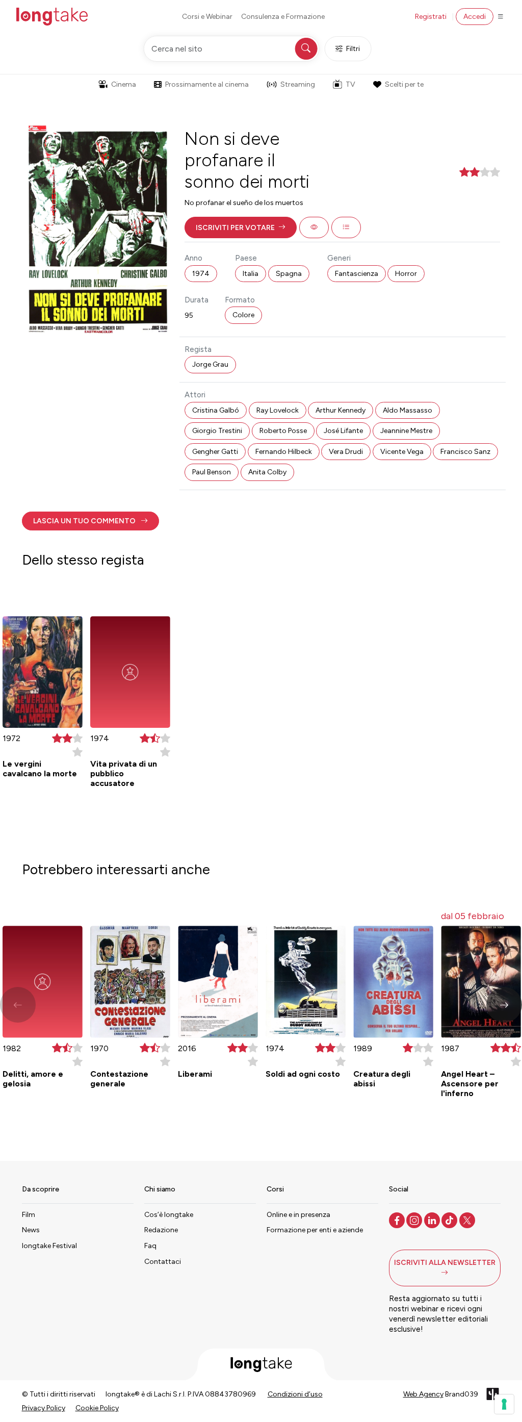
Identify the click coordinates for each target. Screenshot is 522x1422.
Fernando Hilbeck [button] (283, 451)
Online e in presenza (298, 1214)
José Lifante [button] (343, 430)
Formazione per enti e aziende (315, 1230)
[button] (241, 227)
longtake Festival (49, 1245)
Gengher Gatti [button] (215, 451)
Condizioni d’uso (295, 1394)
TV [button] (350, 84)
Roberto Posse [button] (283, 430)
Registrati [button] (431, 16)
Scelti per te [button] (404, 84)
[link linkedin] (433, 1219)
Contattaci (162, 1261)
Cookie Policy (97, 1408)
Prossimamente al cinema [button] (207, 84)
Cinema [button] (123, 84)
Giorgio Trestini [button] (217, 430)
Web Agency (423, 1394)
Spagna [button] (289, 273)
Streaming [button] (297, 84)
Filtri (353, 48)
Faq (150, 1245)
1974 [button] (201, 273)
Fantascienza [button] (356, 273)
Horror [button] (406, 273)
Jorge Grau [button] (210, 364)
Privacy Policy (43, 1408)
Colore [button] (243, 315)
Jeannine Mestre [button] (406, 430)
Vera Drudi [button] (346, 451)
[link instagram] (415, 1219)
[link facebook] (398, 1219)
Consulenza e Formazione (283, 16)
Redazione (161, 1230)
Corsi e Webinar (207, 16)
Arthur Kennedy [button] (341, 410)
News (31, 1230)
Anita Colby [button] (267, 472)
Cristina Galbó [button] (215, 410)
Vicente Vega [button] (402, 451)
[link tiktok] (450, 1219)
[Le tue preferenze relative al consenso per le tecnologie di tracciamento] (504, 1404)
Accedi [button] (474, 16)
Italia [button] (250, 273)
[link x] (468, 1219)
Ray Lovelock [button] (277, 410)
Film (28, 1214)
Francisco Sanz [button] (465, 451)
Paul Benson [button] (211, 472)
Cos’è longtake (168, 1214)
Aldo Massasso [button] (407, 410)
